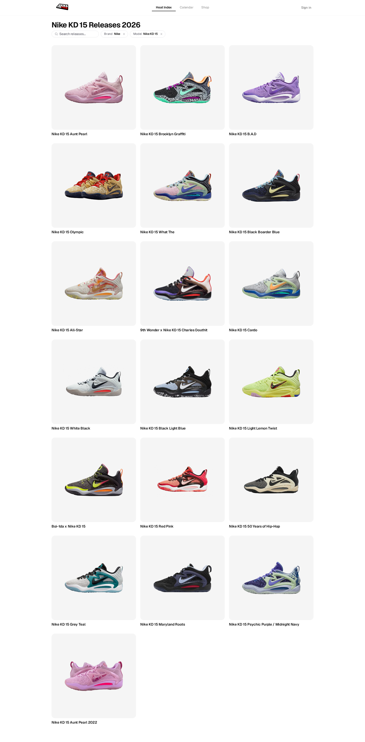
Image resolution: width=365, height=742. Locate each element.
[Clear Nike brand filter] (124, 34)
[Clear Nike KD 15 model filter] (161, 34)
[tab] (164, 7)
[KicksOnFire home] (63, 7)
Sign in (306, 7)
